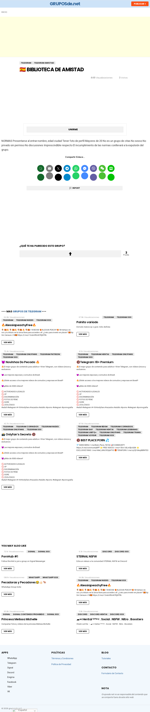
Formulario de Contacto (112, 673)
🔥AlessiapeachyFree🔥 (18, 325)
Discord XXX (122, 551)
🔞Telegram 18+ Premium (95, 362)
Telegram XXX (43, 320)
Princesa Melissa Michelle (19, 619)
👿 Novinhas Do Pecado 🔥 (20, 362)
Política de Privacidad (61, 664)
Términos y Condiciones (62, 658)
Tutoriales (106, 658)
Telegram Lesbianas (127, 429)
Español (22, 710)
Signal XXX (44, 551)
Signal (31, 551)
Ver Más (8, 342)
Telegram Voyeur (87, 435)
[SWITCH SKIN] (147, 12)
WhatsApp (34, 577)
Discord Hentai (98, 614)
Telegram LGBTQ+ (87, 432)
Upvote (70, 253)
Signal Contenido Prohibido (28, 614)
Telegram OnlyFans (26, 354)
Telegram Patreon (50, 354)
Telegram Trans (132, 432)
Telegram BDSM (99, 426)
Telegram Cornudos (27, 426)
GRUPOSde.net (65, 4)
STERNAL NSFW (86, 556)
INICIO (4, 12)
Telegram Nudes (24, 320)
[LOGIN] (126, 3)
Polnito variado (87, 322)
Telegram (8, 320)
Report (76, 188)
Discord (107, 551)
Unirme (73, 129)
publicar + (140, 3)
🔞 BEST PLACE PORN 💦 (92, 440)
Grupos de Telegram (27, 311)
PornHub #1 (9, 556)
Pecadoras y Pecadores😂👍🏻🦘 (23, 582)
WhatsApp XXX (50, 577)
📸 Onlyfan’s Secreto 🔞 (18, 434)
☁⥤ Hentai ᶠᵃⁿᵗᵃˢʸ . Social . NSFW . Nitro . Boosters (109, 619)
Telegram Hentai (100, 354)
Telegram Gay (85, 429)
